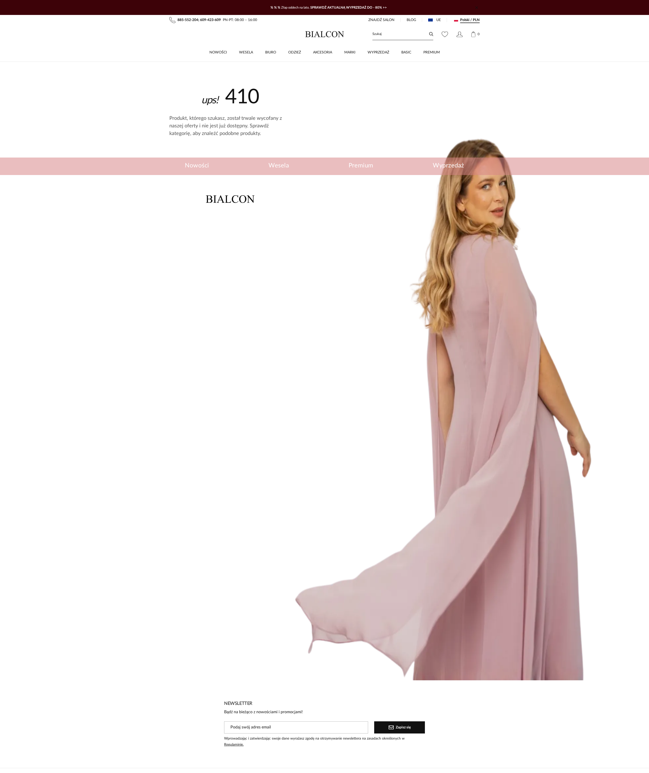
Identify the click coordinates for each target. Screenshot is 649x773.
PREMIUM (431, 52)
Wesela (278, 166)
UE (438, 20)
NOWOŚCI (218, 52)
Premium (361, 166)
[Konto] (459, 34)
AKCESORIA (322, 52)
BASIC (406, 52)
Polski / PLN (470, 20)
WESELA (246, 52)
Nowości (197, 166)
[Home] (324, 34)
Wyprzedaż (448, 166)
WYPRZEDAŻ (378, 52)
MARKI (349, 52)
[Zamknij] (477, 8)
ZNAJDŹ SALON (381, 20)
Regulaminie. (234, 744)
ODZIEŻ (294, 52)
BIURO (270, 52)
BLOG (411, 20)
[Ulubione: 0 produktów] (444, 34)
